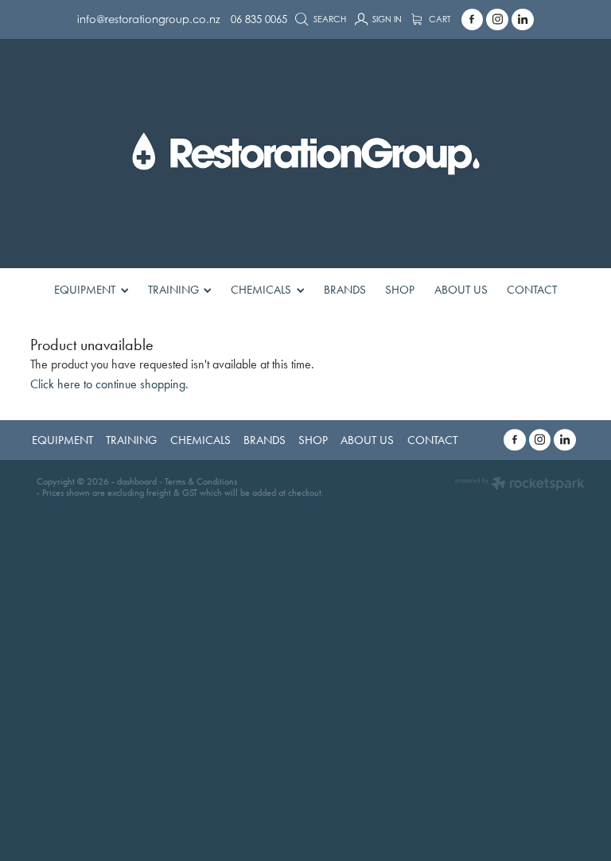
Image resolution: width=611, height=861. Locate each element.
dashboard (137, 481)
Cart (438, 19)
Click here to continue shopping (107, 384)
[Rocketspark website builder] (520, 485)
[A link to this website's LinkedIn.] (523, 20)
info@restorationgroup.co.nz (148, 19)
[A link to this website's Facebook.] (472, 20)
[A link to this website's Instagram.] (497, 20)
